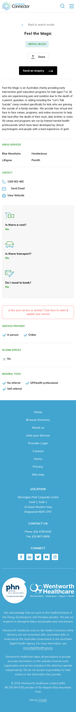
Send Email (18, 188)
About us (38, 427)
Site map (38, 474)
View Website (15, 195)
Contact (38, 451)
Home (38, 412)
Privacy (38, 466)
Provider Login (38, 443)
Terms (38, 459)
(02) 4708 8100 (42, 531)
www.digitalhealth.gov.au (38, 648)
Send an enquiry (34, 70)
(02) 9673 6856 (41, 536)
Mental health (37, 44)
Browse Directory (38, 420)
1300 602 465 (15, 181)
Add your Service (38, 435)
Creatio (42, 700)
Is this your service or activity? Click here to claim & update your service (38, 312)
